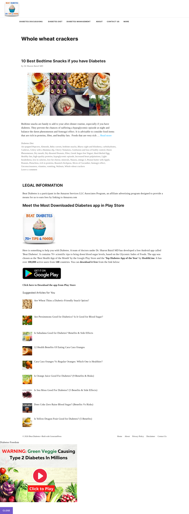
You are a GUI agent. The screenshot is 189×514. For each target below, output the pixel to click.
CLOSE (6, 510)
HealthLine (148, 258)
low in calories (39, 160)
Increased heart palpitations (88, 156)
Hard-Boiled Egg (101, 153)
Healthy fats (26, 156)
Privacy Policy (138, 436)
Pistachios (34, 163)
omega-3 (82, 160)
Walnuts (60, 166)
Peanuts (24, 163)
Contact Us (113, 21)
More (126, 21)
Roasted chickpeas (63, 163)
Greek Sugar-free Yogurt (82, 153)
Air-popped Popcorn (30, 146)
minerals (65, 160)
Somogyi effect (98, 163)
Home (119, 436)
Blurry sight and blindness (90, 146)
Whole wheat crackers (75, 166)
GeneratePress (55, 436)
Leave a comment (29, 169)
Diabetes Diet (55, 21)
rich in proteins (46, 163)
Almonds (45, 146)
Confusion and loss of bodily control (88, 150)
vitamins (42, 166)
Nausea (73, 160)
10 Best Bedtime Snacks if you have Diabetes (63, 61)
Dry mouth (39, 153)
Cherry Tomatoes (63, 150)
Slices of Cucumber (81, 163)
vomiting (51, 166)
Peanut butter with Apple (98, 160)
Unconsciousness (29, 166)
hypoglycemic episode (64, 156)
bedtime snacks (70, 146)
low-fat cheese (53, 160)
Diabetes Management (79, 21)
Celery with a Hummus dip (42, 150)
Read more (106, 135)
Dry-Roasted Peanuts (54, 153)
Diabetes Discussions (31, 21)
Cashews (25, 150)
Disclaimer (150, 436)
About (99, 21)
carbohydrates (109, 146)
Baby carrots (56, 146)
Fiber (67, 153)
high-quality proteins (43, 156)
